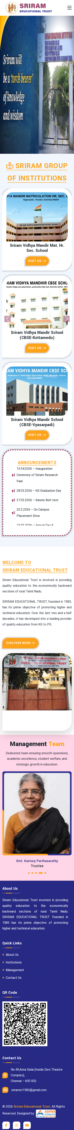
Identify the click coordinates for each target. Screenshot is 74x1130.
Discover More (18, 627)
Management (14, 954)
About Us (12, 939)
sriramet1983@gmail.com (29, 1074)
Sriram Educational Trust (32, 1091)
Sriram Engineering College (37, 327)
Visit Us (35, 255)
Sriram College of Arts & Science (37, 409)
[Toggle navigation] (69, 8)
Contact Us (13, 962)
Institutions (13, 947)
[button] (29, 858)
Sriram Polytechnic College (37, 245)
